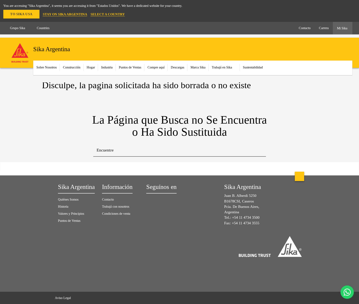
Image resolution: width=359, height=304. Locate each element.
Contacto (108, 199)
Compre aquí (156, 67)
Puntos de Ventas (130, 67)
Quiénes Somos (68, 199)
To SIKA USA (21, 14)
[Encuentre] (259, 150)
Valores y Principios (71, 213)
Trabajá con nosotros (115, 206)
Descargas (177, 67)
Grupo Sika (17, 28)
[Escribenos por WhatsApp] (347, 292)
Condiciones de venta (116, 213)
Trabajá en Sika (222, 67)
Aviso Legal (63, 298)
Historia (63, 206)
